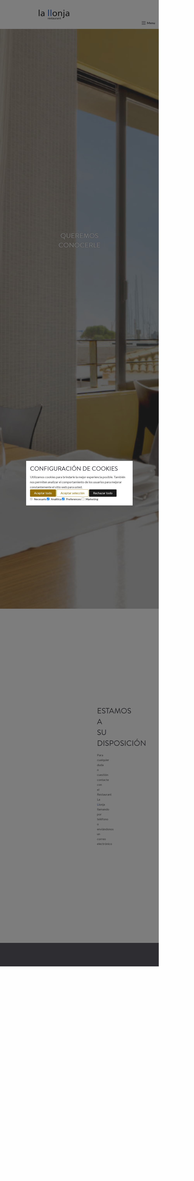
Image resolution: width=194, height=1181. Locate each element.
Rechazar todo (102, 493)
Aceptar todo (43, 493)
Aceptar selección (72, 493)
